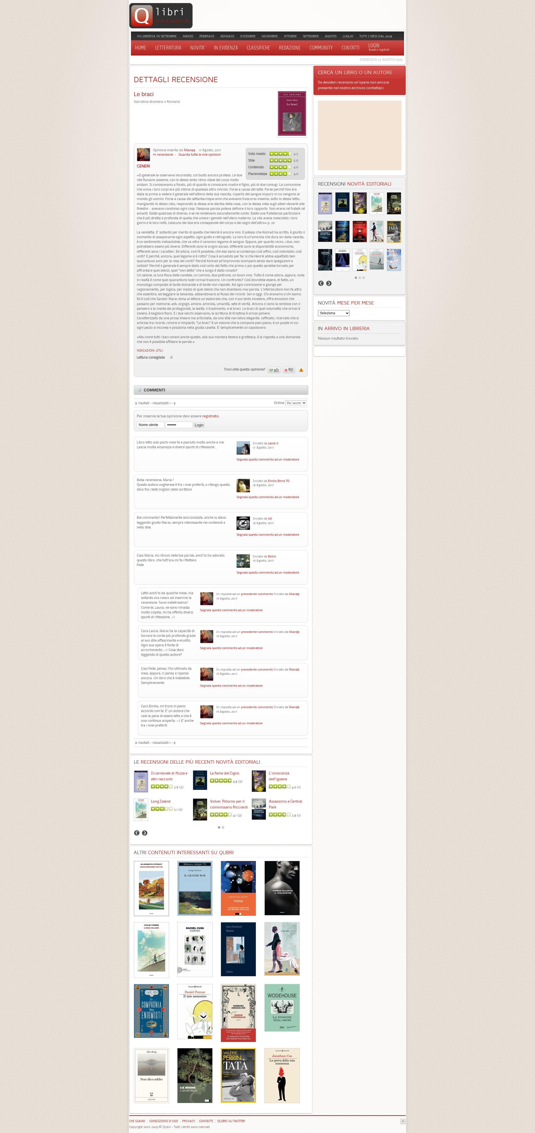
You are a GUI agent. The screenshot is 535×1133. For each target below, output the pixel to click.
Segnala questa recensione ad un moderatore (301, 370)
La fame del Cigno (224, 773)
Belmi (272, 556)
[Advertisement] (360, 135)
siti (270, 518)
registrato (210, 415)
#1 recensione (163, 154)
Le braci (144, 94)
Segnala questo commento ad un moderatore (268, 459)
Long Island (161, 801)
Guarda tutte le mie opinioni (200, 154)
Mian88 (189, 150)
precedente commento (257, 594)
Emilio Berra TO (279, 481)
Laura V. (273, 443)
